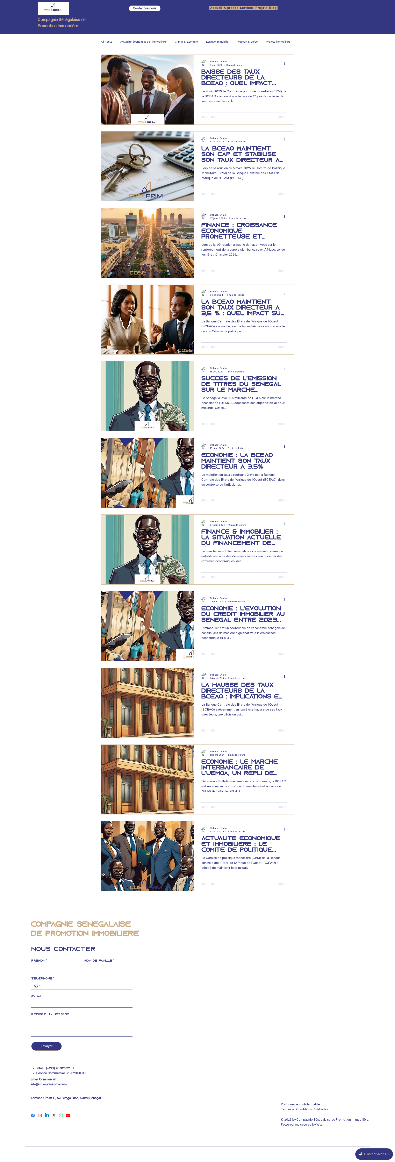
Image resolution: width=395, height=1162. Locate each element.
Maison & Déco (248, 42)
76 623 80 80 (76, 1073)
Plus (268, 42)
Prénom (39, 960)
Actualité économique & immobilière (143, 42)
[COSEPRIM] (32, 1115)
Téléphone (42, 978)
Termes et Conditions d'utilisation (305, 1109)
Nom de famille (99, 960)
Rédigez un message (50, 1014)
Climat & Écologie (186, 42)
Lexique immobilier (218, 42)
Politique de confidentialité (300, 1104)
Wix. (319, 1124)
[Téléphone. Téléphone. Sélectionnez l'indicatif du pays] (38, 985)
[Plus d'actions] (285, 63)
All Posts (106, 42)
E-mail (37, 996)
